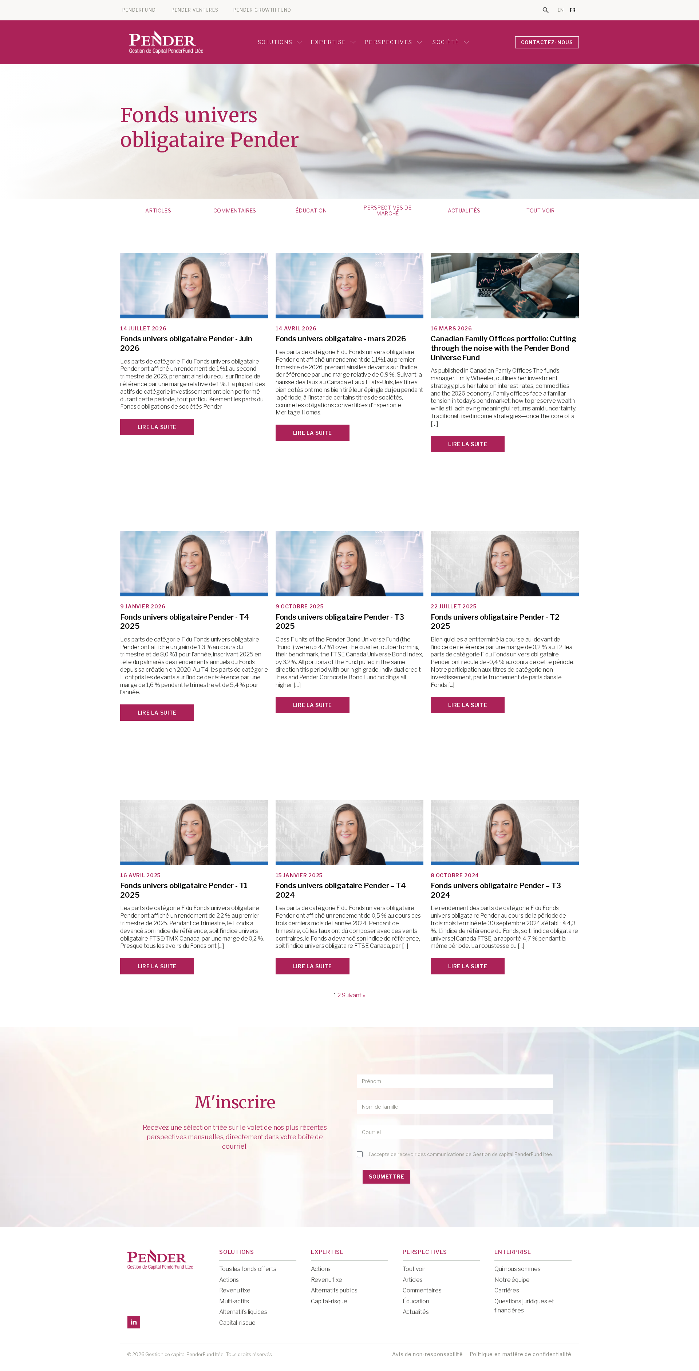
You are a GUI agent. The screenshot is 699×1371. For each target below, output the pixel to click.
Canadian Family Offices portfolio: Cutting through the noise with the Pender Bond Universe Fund (503, 348)
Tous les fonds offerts (247, 1268)
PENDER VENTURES (194, 10)
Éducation (311, 211)
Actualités (464, 211)
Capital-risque (237, 1322)
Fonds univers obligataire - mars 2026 (341, 338)
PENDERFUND (139, 10)
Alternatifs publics (334, 1290)
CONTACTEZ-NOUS (547, 42)
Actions (229, 1279)
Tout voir (414, 1268)
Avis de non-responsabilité (427, 1354)
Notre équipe (512, 1279)
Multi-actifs (234, 1301)
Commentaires (234, 211)
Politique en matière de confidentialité (521, 1354)
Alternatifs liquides (243, 1311)
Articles (158, 211)
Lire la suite (157, 427)
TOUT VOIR (540, 211)
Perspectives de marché (388, 210)
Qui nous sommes (517, 1268)
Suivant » (353, 995)
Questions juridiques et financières (524, 1306)
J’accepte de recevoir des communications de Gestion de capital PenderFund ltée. (460, 1154)
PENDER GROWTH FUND (262, 10)
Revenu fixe (234, 1290)
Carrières (506, 1290)
